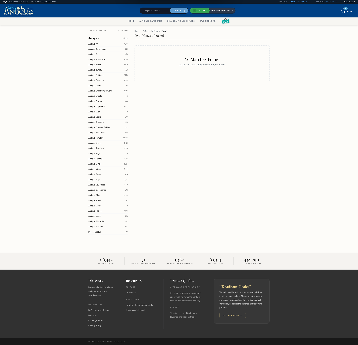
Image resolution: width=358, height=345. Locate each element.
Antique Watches (108, 226)
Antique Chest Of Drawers (108, 91)
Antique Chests (108, 96)
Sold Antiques (94, 295)
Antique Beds (108, 54)
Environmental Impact (135, 310)
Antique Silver (108, 195)
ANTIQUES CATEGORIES (150, 21)
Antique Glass (108, 143)
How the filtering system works (139, 305)
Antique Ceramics (108, 80)
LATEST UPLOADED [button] (299, 2)
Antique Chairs (108, 86)
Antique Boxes (108, 65)
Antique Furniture (108, 138)
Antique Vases (108, 216)
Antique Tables (108, 211)
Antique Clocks (108, 101)
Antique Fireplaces (108, 132)
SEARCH (177, 10)
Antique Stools (108, 206)
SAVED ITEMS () (208, 21)
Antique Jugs (108, 153)
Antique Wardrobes (108, 221)
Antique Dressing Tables (108, 127)
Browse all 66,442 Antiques (100, 287)
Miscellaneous (108, 232)
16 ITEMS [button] (330, 2)
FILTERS (200, 10)
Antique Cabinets (108, 75)
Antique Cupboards (108, 106)
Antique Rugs (108, 180)
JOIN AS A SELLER (231, 315)
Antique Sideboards (108, 190)
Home (137, 31)
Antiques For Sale (150, 31)
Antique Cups (108, 112)
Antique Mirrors (108, 169)
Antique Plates (108, 174)
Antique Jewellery (108, 148)
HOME (132, 21)
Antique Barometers (108, 49)
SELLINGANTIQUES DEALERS (181, 21)
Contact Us (131, 293)
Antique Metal (108, 164)
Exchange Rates (95, 320)
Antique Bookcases (108, 59)
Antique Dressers (108, 122)
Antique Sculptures (108, 185)
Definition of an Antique (98, 310)
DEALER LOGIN (349, 2)
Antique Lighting (108, 159)
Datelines (92, 315)
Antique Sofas (108, 200)
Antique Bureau (108, 70)
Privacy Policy (94, 325)
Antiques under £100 (97, 291)
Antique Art (108, 44)
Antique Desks (108, 117)
